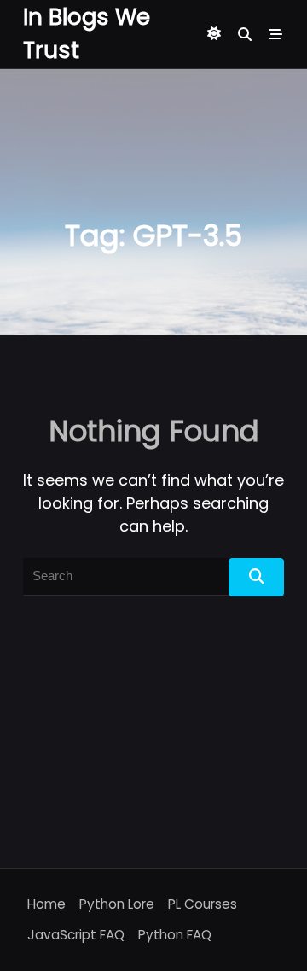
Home (46, 904)
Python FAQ (174, 935)
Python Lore (116, 904)
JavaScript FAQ (76, 935)
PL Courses (202, 904)
